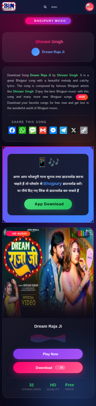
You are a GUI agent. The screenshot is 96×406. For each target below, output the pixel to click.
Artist (54, 7)
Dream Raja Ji (53, 52)
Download (49, 368)
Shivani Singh (49, 41)
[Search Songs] (45, 7)
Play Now (50, 354)
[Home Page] (8, 6)
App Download (49, 204)
